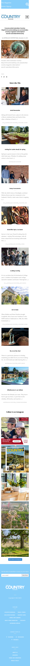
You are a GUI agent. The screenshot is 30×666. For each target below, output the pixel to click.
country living (23, 122)
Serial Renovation (15, 110)
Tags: (2, 74)
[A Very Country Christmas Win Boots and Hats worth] (15, 430)
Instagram (21, 637)
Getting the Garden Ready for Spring (15, 149)
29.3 (3, 122)
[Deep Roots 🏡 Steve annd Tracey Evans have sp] (15, 543)
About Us (15, 652)
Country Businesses (9, 612)
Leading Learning (15, 271)
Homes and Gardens (15, 617)
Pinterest (15, 639)
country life (23, 203)
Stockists (22, 620)
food (22, 244)
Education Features (9, 615)
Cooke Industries (21, 402)
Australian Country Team (11, 38)
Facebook (10, 637)
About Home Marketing (11, 620)
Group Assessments (15, 188)
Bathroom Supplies (15, 623)
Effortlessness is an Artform (15, 390)
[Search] (27, 4)
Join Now (25, 575)
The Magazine (6, 3)
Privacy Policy (15, 660)
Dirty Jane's (21, 363)
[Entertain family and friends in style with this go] (15, 487)
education (23, 283)
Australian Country (11, 122)
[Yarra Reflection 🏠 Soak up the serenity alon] (15, 515)
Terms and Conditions (15, 658)
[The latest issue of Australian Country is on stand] (15, 459)
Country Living (22, 615)
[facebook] (1, 77)
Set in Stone (15, 310)
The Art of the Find (15, 351)
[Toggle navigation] (27, 16)
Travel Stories (22, 612)
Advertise (15, 655)
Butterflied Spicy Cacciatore (15, 229)
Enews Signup (6, 6)
